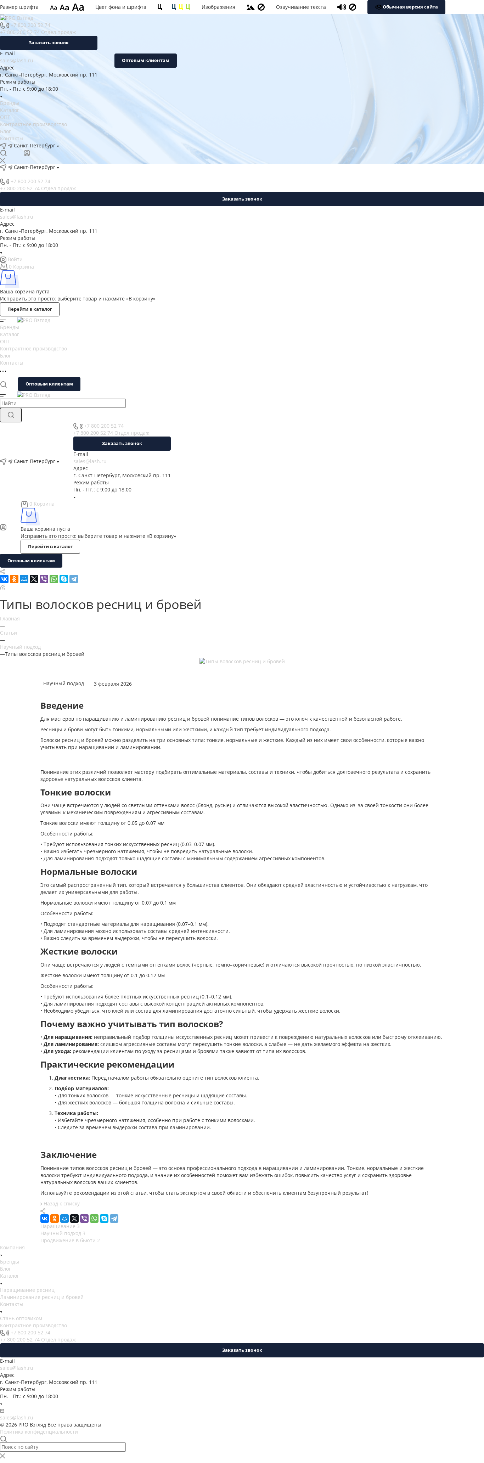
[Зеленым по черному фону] (188, 7)
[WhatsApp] (54, 579)
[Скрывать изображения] (261, 6)
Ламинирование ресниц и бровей (42, 1297)
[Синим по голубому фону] (174, 7)
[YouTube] (105, 145)
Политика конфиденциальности (39, 1431)
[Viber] (44, 579)
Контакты (11, 138)
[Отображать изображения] (251, 7)
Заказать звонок (49, 42)
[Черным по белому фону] (160, 7)
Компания (12, 1247)
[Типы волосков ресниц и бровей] (242, 661)
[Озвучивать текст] (341, 6)
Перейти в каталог (29, 309)
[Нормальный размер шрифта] (64, 7)
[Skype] (64, 579)
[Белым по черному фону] (167, 7)
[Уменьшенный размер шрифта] (53, 7)
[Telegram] (92, 145)
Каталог (9, 110)
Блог (5, 131)
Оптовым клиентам (145, 60)
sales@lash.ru (16, 60)
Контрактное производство (33, 124)
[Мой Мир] (24, 579)
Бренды (9, 103)
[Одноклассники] (14, 579)
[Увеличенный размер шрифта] (78, 6)
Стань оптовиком (21, 1318)
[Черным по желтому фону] (181, 7)
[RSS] (2, 586)
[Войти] (27, 152)
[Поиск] (3, 153)
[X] (34, 579)
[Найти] (11, 415)
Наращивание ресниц (27, 1290)
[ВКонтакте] (79, 145)
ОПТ (5, 117)
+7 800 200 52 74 (30, 25)
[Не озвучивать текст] (352, 6)
